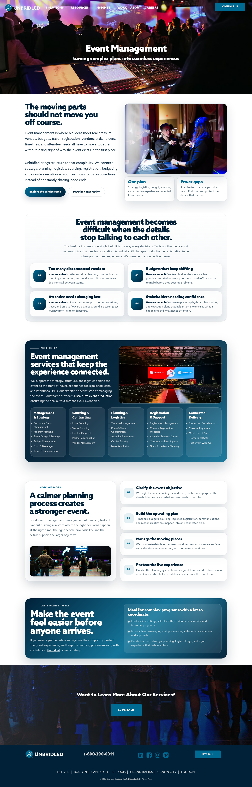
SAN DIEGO (99, 772)
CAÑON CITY (167, 772)
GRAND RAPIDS (141, 772)
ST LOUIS (119, 772)
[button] (230, 7)
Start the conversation (86, 191)
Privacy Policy (147, 779)
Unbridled (53, 650)
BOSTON (80, 772)
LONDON (188, 772)
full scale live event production (91, 396)
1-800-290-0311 (98, 754)
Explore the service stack (45, 191)
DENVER (63, 772)
